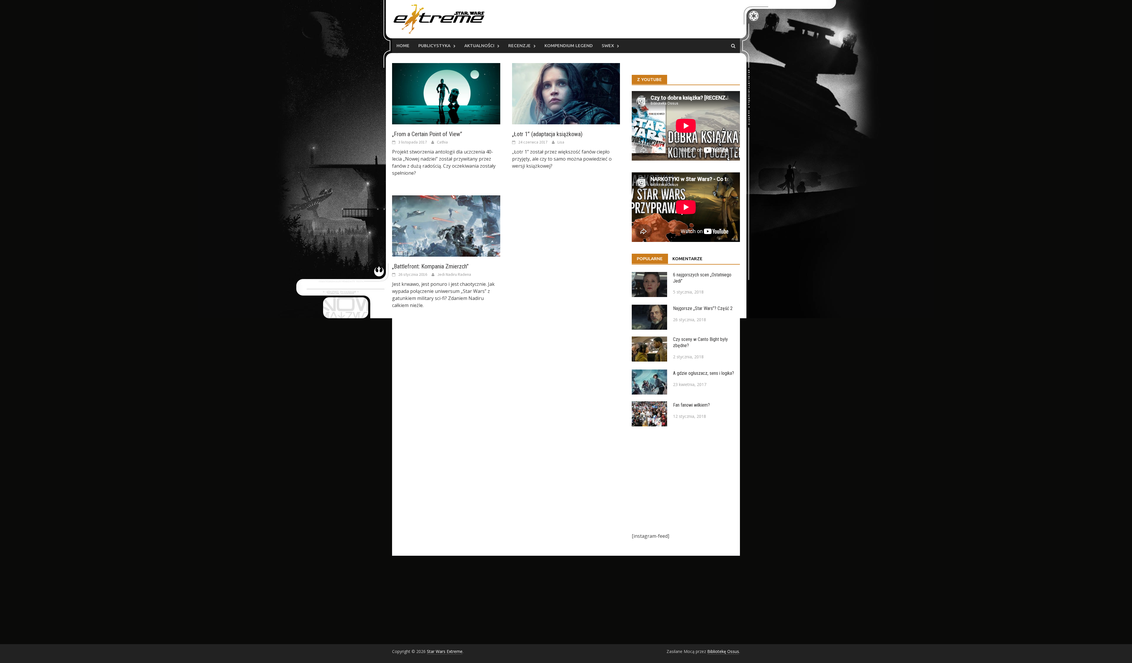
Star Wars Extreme (445, 651)
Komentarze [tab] (687, 258)
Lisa (560, 142)
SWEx (608, 45)
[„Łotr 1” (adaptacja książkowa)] (566, 93)
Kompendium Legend (568, 45)
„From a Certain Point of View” (427, 134)
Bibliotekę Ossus (723, 651)
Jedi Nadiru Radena (454, 274)
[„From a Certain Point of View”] (446, 93)
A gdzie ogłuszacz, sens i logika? (703, 373)
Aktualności (479, 45)
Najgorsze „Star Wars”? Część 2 (703, 308)
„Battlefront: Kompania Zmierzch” (430, 266)
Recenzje (519, 45)
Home (402, 45)
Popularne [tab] (650, 258)
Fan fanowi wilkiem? (691, 405)
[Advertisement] (686, 479)
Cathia (442, 142)
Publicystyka (434, 45)
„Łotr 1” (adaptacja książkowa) (547, 134)
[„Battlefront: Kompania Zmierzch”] (446, 225)
